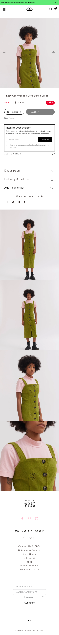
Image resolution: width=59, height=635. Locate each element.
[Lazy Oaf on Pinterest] (29, 519)
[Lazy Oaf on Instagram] (37, 519)
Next (54, 52)
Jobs (29, 562)
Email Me (45, 139)
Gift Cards (30, 558)
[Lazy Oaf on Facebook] (22, 519)
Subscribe (29, 603)
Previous (4, 52)
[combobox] (29, 597)
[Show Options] (43, 597)
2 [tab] (30, 620)
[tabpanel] (29, 564)
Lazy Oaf (36, 630)
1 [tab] (28, 620)
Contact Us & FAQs (29, 546)
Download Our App (30, 570)
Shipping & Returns (29, 550)
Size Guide (9, 118)
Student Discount (29, 566)
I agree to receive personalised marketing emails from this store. (30, 146)
